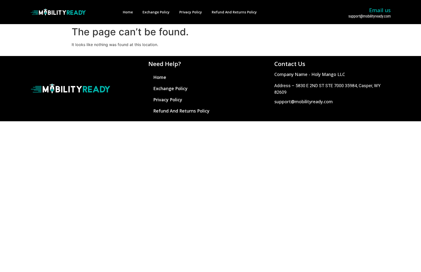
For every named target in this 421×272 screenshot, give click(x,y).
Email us (380, 10)
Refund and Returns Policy (234, 12)
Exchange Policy (156, 12)
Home (128, 12)
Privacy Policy (190, 12)
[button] (309, 74)
